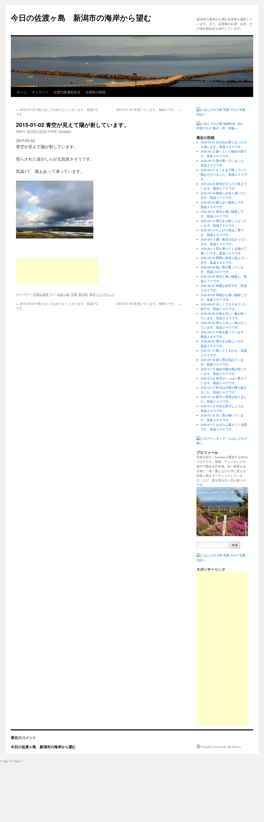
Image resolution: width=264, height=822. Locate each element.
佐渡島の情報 (96, 92)
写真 (74, 294)
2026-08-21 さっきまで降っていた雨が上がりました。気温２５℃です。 (224, 174)
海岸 (92, 294)
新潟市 (83, 294)
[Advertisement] (57, 271)
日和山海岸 (40, 294)
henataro (65, 131)
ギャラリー (40, 92)
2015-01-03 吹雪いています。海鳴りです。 (149, 109)
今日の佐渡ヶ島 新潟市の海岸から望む (81, 17)
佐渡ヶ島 (63, 294)
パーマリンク (105, 294)
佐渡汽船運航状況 (67, 92)
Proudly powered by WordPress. (222, 747)
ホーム (21, 92)
